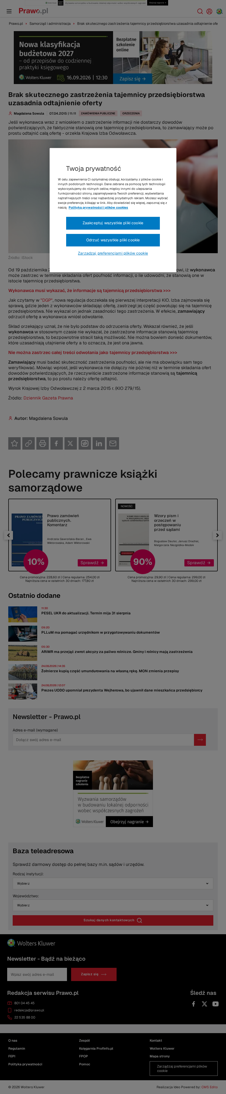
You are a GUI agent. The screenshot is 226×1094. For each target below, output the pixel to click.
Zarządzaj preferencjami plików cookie (113, 253)
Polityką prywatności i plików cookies (98, 207)
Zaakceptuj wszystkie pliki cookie (113, 222)
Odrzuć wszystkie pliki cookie (113, 239)
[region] (113, 210)
